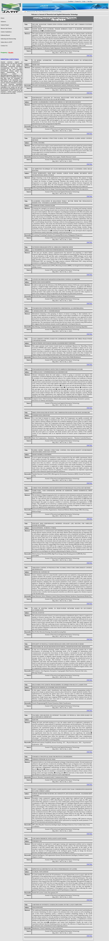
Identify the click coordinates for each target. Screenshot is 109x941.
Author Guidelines (6, 32)
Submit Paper (5, 25)
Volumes (3, 21)
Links (84, 1)
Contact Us (4, 45)
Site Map (90, 1)
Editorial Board (5, 35)
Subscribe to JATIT (6, 42)
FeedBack (70, 1)
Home (2, 18)
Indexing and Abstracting (8, 39)
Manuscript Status (6, 28)
